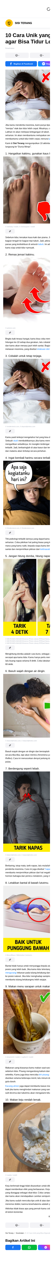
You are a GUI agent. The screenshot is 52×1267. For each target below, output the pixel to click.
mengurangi (11, 973)
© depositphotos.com (27, 426)
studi (15, 441)
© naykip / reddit (11, 1175)
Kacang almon (12, 1086)
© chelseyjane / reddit (27, 227)
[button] (17, 55)
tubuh (41, 244)
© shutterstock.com (12, 426)
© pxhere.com (10, 328)
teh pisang (44, 1075)
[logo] (18, 23)
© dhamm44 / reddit (12, 1057)
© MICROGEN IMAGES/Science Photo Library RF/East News (27, 639)
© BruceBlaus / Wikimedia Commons (18, 955)
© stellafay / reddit (11, 227)
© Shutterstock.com (12, 528)
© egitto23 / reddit (26, 1057)
